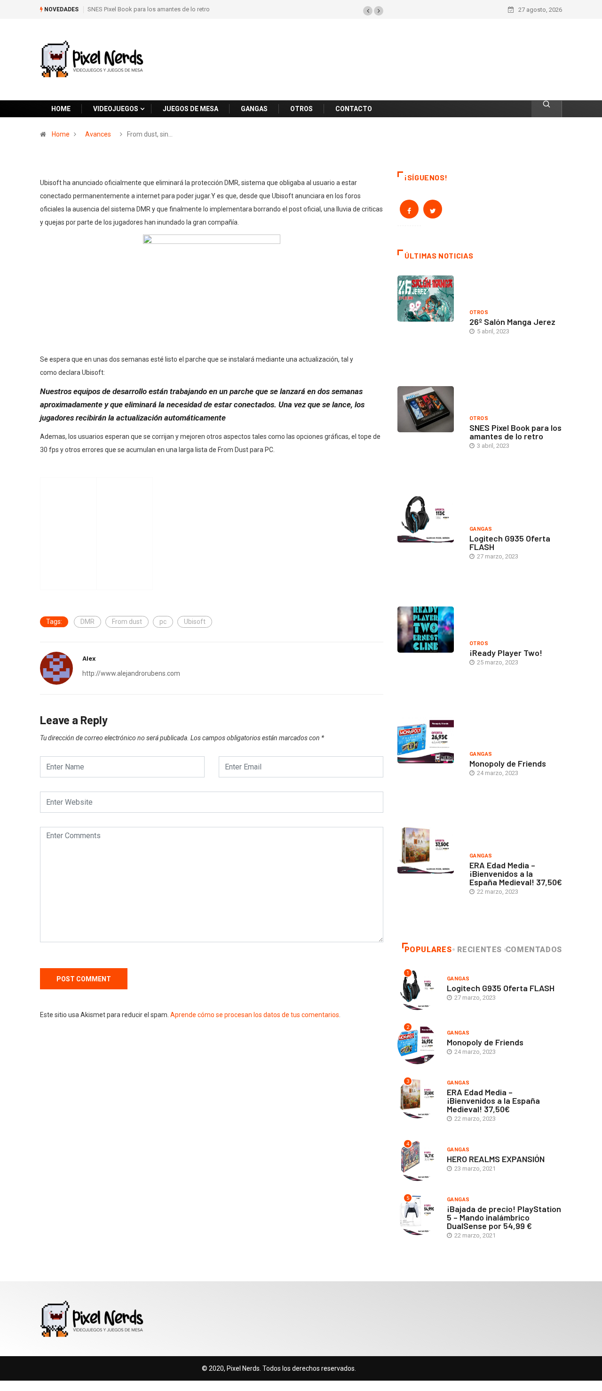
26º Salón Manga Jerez (512, 321)
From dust (127, 621)
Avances (98, 134)
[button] (367, 11)
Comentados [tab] (534, 949)
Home (61, 134)
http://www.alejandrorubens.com (131, 673)
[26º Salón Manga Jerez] (428, 323)
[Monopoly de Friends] (428, 765)
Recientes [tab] (479, 949)
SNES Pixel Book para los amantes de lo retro (148, 9)
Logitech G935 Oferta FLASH (509, 542)
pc (162, 621)
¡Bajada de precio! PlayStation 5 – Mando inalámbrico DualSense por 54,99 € (504, 1217)
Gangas (480, 529)
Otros (478, 312)
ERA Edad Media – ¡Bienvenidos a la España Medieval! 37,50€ (515, 873)
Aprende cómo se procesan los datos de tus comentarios (254, 1015)
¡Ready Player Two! (505, 652)
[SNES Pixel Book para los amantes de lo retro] (428, 434)
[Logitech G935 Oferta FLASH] (428, 544)
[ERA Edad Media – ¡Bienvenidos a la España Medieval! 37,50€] (428, 875)
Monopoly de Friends (507, 763)
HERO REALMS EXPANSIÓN (496, 1159)
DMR (87, 621)
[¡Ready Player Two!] (428, 655)
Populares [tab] (428, 949)
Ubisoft (195, 621)
